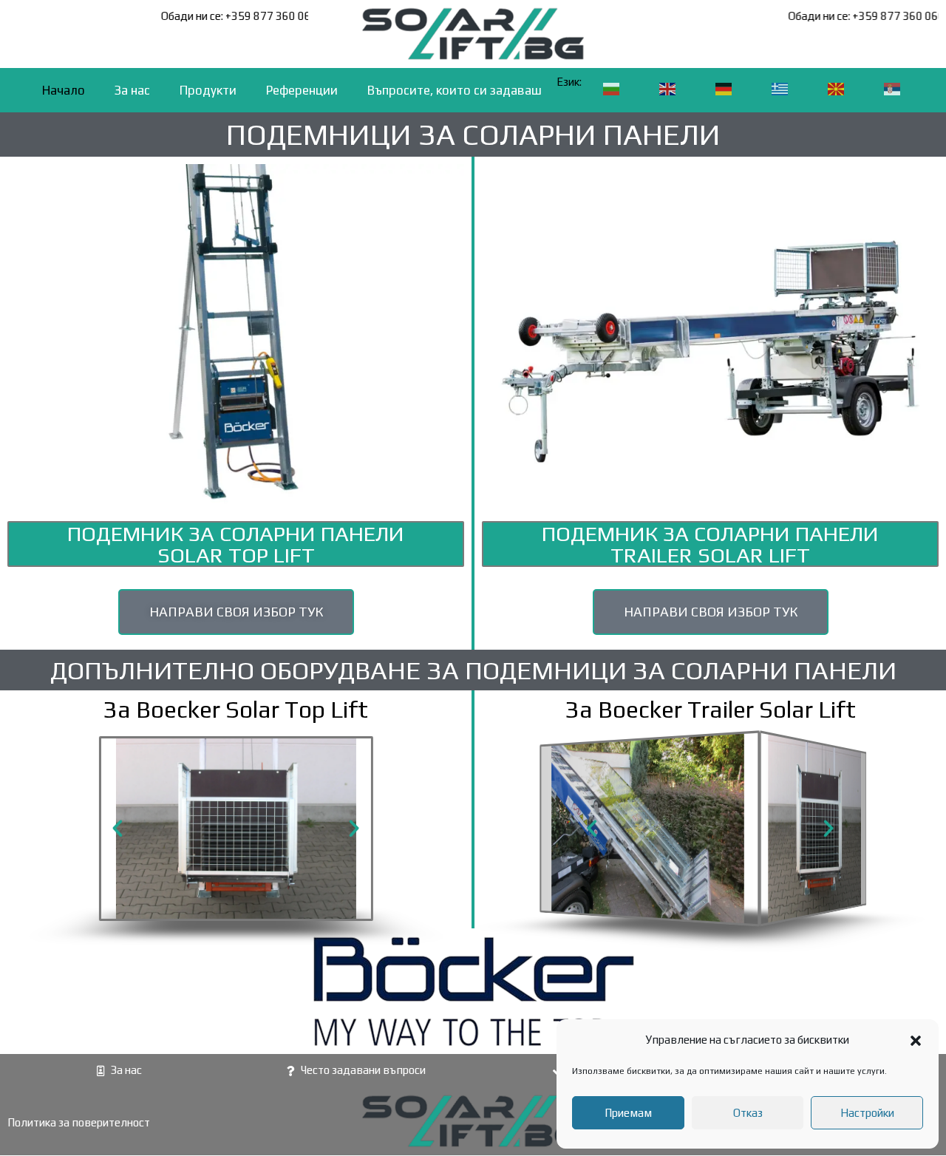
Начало (63, 90)
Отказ (748, 1112)
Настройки (867, 1112)
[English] (668, 88)
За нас (132, 90)
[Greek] (780, 88)
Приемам (628, 1112)
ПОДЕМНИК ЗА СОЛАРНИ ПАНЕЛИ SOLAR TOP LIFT (235, 544)
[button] (915, 1040)
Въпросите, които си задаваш (454, 90)
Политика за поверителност (78, 1122)
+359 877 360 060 (287, 16)
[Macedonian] (836, 88)
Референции (302, 90)
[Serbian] (892, 88)
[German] (724, 88)
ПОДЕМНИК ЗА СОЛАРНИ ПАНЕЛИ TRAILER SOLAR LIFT (710, 544)
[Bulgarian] (612, 88)
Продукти (208, 90)
